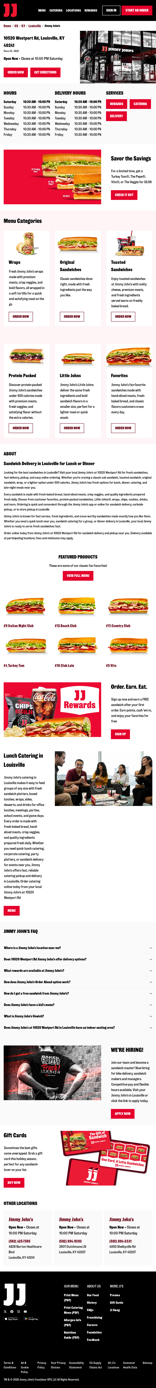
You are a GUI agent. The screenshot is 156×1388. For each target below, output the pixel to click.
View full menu (78, 575)
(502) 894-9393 (70, 1241)
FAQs (90, 1310)
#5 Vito (111, 665)
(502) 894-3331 (120, 1241)
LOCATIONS (73, 10)
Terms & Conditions (10, 1365)
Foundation (94, 1332)
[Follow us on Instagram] (18, 1311)
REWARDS (91, 10)
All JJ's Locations (113, 1365)
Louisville (34, 25)
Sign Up (120, 734)
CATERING (56, 10)
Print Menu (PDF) (71, 1298)
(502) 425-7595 (19, 1241)
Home (7, 25)
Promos (115, 1295)
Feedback (93, 1340)
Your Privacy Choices (58, 1365)
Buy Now (14, 1182)
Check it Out (124, 195)
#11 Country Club (118, 625)
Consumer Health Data (130, 1365)
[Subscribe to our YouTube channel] (25, 1311)
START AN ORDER (137, 10)
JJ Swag (115, 1310)
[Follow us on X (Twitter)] (5, 1311)
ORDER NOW (72, 316)
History (92, 1302)
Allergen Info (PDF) (72, 1322)
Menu (12, 910)
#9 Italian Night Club (19, 625)
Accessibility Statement (76, 1365)
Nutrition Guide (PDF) (71, 1335)
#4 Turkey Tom (14, 665)
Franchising (94, 1317)
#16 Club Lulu (64, 665)
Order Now (16, 72)
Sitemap (147, 1362)
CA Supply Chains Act (95, 1365)
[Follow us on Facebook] (11, 1311)
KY (23, 25)
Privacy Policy (41, 1365)
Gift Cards (116, 1302)
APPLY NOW (123, 1114)
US (16, 25)
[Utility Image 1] (11, 1319)
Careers (92, 1325)
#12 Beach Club (65, 625)
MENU (42, 10)
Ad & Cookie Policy (25, 1367)
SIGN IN (111, 10)
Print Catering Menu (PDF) (73, 1310)
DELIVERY (116, 116)
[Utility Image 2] (31, 1319)
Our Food (93, 1295)
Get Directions (45, 72)
